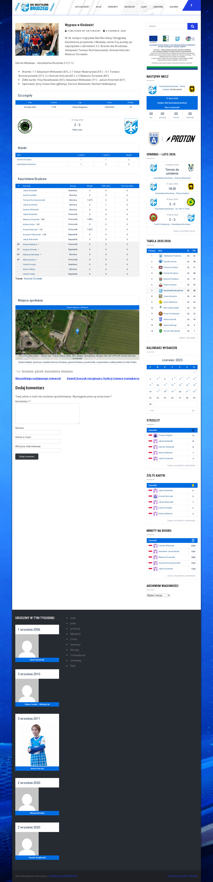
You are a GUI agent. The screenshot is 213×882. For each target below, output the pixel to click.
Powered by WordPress (63, 876)
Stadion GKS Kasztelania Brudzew (172, 103)
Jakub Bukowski (30, 239)
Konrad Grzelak (33, 278)
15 (194, 385)
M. (188, 251)
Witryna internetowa (28, 446)
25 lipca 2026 (172, 199)
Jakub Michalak (30, 190)
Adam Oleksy (29, 269)
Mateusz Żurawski (31, 219)
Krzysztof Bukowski (32, 234)
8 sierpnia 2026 (172, 165)
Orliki (73, 639)
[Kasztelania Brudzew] (117, 126)
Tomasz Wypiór (165, 435)
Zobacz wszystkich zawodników (181, 465)
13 (180, 385)
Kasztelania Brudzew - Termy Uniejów (172, 193)
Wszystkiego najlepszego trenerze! (38, 378)
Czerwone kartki (127, 186)
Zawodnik (26, 186)
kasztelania (52, 371)
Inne (72, 618)
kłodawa (67, 371)
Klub (99, 6)
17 (158, 391)
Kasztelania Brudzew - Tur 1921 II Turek (172, 209)
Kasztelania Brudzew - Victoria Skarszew (172, 178)
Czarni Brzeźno (170, 296)
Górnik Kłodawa (24, 159)
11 (165, 385)
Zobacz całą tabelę (187, 338)
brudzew (28, 371)
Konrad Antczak (30, 229)
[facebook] (191, 5)
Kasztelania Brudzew (26, 164)
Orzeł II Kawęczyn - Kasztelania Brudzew (172, 224)
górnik (39, 371)
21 (187, 391)
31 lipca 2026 (172, 184)
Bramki (89, 186)
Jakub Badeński (30, 214)
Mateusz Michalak (31, 254)
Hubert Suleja (29, 274)
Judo (144, 6)
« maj (151, 410)
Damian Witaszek (31, 209)
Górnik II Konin (170, 261)
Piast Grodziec (170, 285)
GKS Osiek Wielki (171, 308)
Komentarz (23, 401)
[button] (77, 331)
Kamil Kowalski (30, 195)
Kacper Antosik (30, 249)
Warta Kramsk (170, 319)
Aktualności (82, 6)
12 (172, 385)
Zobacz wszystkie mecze (184, 231)
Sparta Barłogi (170, 325)
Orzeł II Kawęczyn (171, 313)
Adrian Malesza (30, 244)
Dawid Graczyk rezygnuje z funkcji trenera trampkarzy (103, 378)
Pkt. (194, 251)
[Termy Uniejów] (192, 89)
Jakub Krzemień (30, 205)
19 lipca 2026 (172, 215)
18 (165, 391)
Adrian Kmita (28, 224)
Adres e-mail (23, 437)
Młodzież (129, 6)
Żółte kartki (106, 186)
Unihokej (158, 6)
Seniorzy (113, 6)
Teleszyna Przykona (172, 256)
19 (172, 391)
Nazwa (19, 428)
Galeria (174, 6)
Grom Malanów (170, 302)
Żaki (72, 666)
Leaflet (24, 355)
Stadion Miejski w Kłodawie (77, 307)
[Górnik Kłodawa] (37, 126)
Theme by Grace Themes (182, 876)
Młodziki (75, 634)
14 (187, 385)
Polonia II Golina (171, 267)
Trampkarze (77, 655)
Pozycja (73, 186)
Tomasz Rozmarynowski (34, 200)
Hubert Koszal (29, 264)
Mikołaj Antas (29, 260)
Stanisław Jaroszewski (168, 551)
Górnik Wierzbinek (172, 331)
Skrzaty (74, 650)
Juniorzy (75, 628)
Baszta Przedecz (171, 279)
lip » (193, 410)
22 (194, 391)
